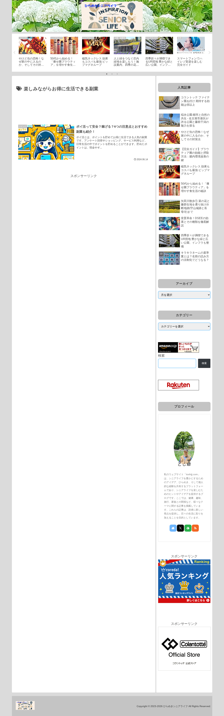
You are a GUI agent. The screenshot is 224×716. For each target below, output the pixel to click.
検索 (161, 355)
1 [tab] (106, 74)
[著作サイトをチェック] (173, 528)
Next (209, 52)
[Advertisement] (83, 102)
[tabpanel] (32, 52)
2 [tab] (112, 74)
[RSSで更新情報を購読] (195, 528)
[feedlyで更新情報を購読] (187, 528)
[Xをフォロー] (180, 528)
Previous (14, 52)
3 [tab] (117, 74)
